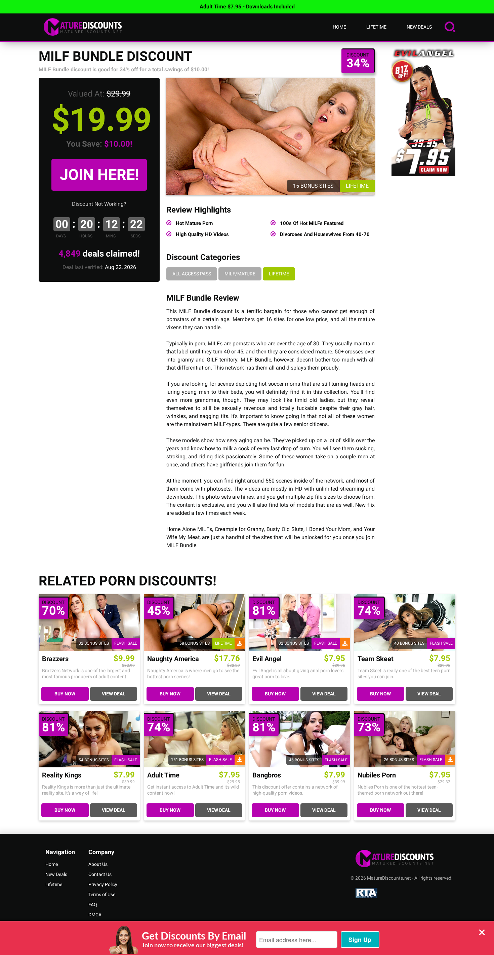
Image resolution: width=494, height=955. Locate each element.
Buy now (64, 693)
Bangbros (266, 775)
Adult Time (163, 775)
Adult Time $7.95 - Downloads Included (247, 6)
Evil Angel (267, 659)
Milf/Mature (239, 273)
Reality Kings (61, 775)
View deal (113, 693)
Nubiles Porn (377, 775)
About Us (98, 864)
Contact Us (100, 874)
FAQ (92, 904)
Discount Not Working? (99, 204)
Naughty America (173, 659)
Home (339, 27)
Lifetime (376, 27)
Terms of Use (101, 894)
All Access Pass (191, 273)
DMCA (94, 914)
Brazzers (55, 659)
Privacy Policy (102, 884)
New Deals (419, 27)
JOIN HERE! (99, 175)
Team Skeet (376, 659)
